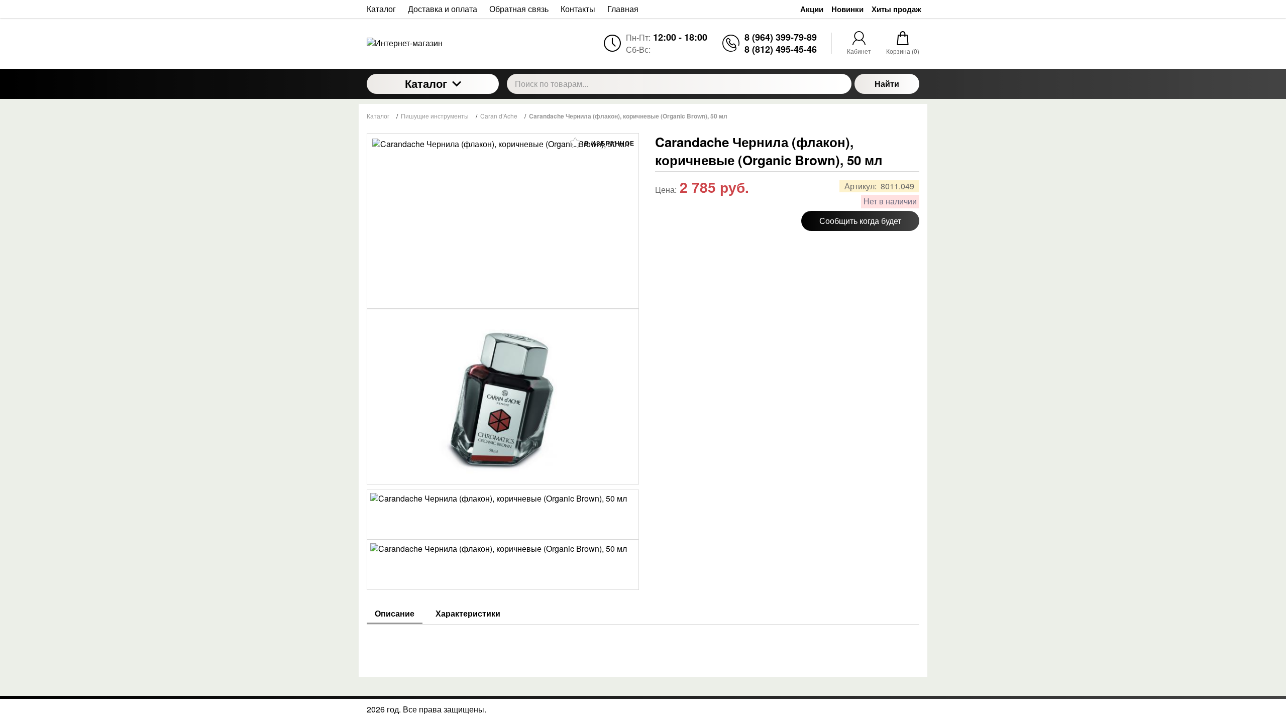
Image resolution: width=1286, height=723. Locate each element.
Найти (887, 83)
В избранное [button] (608, 143)
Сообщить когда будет (860, 220)
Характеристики (468, 613)
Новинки (847, 9)
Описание (394, 613)
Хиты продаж (896, 9)
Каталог (426, 83)
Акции (811, 9)
